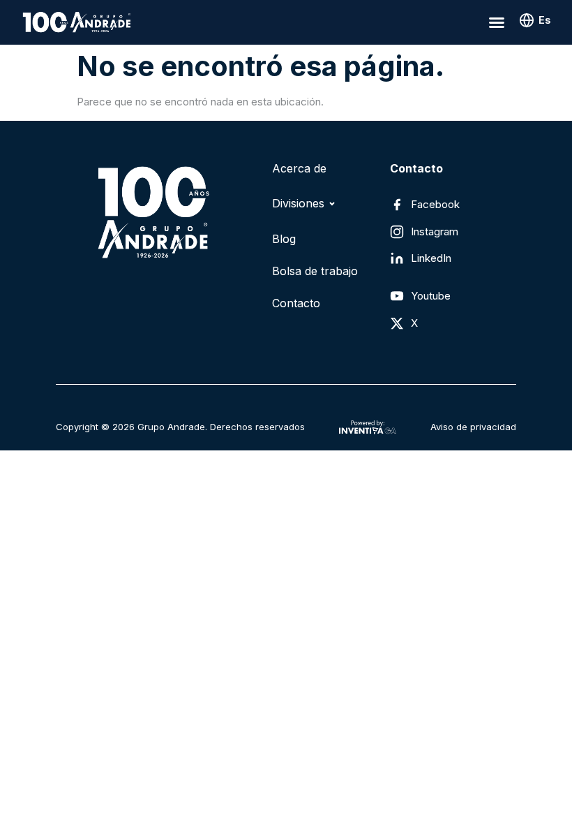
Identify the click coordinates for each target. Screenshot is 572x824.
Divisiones (298, 203)
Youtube (431, 295)
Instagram (434, 231)
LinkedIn (431, 258)
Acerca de (299, 168)
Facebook (435, 204)
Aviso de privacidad (473, 426)
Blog (284, 239)
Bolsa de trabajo (315, 271)
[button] (496, 22)
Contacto (296, 303)
